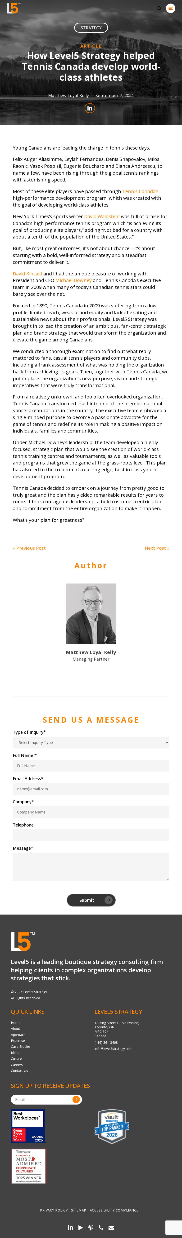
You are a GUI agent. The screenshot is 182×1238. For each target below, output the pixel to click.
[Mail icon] (111, 1228)
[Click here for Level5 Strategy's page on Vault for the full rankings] (112, 1126)
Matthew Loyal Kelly (68, 95)
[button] (170, 8)
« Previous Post (29, 548)
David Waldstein (102, 216)
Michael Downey (73, 280)
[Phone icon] (101, 1228)
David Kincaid (27, 273)
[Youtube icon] (81, 1228)
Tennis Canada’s (140, 191)
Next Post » (157, 548)
